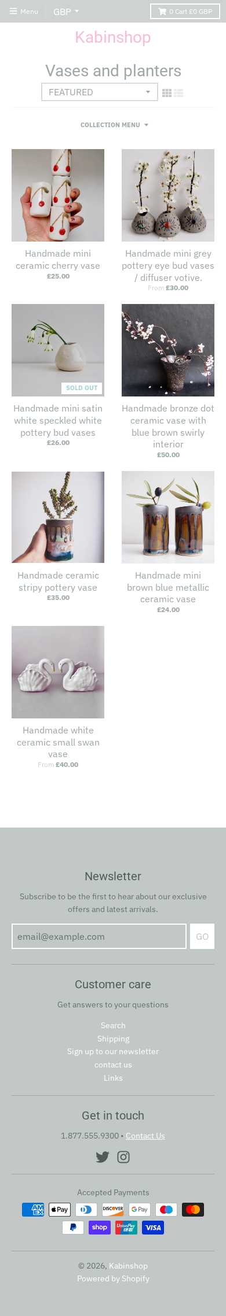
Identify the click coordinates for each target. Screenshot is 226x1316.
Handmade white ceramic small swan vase (58, 742)
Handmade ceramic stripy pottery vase (58, 581)
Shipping (113, 1038)
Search (113, 1025)
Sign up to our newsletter (113, 1051)
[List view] (178, 93)
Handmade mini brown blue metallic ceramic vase (168, 587)
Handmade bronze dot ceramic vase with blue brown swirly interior (168, 426)
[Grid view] (167, 93)
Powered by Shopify (113, 1278)
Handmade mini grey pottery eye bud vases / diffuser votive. (168, 265)
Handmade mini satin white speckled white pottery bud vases (58, 420)
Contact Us (145, 1135)
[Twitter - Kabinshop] (103, 1157)
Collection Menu (110, 125)
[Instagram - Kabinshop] (123, 1157)
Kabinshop (113, 37)
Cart (190, 11)
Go (202, 936)
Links (113, 1078)
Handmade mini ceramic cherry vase (58, 259)
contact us (113, 1064)
